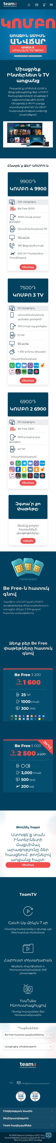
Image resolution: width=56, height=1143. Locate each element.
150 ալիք (24, 237)
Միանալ (28, 267)
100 (11, 1082)
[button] (28, 56)
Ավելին (28, 540)
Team (10, 4)
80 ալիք (23, 343)
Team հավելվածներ (17, 1125)
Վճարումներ (36, 4)
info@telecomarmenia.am (35, 1083)
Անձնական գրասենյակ (29, 4)
